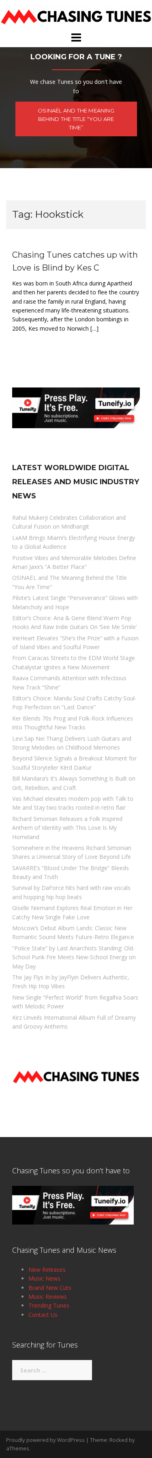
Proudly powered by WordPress (45, 1439)
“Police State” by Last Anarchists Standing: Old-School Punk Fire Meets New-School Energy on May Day (74, 957)
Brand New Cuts (49, 1287)
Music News (44, 1278)
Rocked (118, 1439)
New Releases (47, 1269)
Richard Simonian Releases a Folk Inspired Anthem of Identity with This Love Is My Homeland (67, 828)
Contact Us (43, 1314)
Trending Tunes (48, 1305)
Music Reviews (47, 1296)
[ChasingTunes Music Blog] (76, 15)
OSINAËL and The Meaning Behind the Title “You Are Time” (76, 119)
